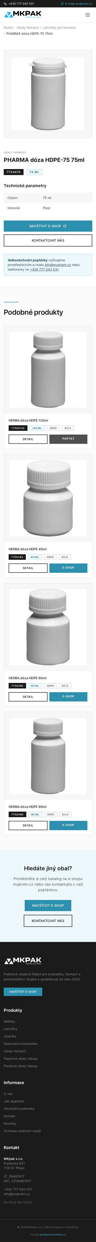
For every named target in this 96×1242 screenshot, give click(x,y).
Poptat (68, 438)
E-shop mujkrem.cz (78, 3)
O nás (8, 1094)
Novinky (10, 1123)
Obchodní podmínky (19, 1109)
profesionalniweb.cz (53, 1234)
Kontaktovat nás (48, 240)
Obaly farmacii (28, 27)
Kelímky (9, 1021)
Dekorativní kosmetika (21, 1044)
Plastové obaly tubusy (21, 1066)
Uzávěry (10, 1036)
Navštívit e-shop (45, 226)
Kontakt (9, 1116)
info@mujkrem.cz (58, 265)
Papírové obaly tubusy (21, 1058)
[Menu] (87, 14)
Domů (8, 27)
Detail (28, 439)
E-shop (68, 567)
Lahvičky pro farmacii (59, 27)
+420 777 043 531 (21, 3)
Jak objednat (14, 1101)
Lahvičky (10, 1029)
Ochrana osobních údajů (22, 1131)
